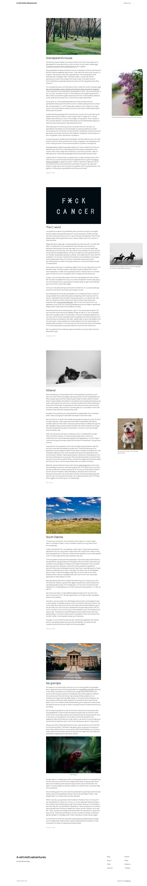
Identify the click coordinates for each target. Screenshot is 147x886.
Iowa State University (86, 689)
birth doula (83, 465)
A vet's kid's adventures (27, 3)
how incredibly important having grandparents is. (72, 65)
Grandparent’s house (59, 57)
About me (127, 3)
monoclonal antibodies (65, 302)
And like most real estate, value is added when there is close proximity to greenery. (73, 88)
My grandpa (53, 683)
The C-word (53, 227)
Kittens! (51, 390)
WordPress (127, 881)
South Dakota (54, 536)
